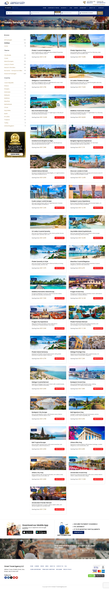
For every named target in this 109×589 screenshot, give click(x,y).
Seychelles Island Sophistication (87, 222)
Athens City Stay (48, 463)
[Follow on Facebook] (5, 577)
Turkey (6, 123)
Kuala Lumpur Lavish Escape (48, 192)
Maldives (7, 98)
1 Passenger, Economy (87, 13)
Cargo (76, 7)
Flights (8, 7)
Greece (6, 86)
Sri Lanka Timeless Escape (87, 71)
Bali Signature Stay (87, 403)
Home (44, 7)
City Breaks (7, 55)
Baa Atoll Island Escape (48, 101)
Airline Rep (83, 7)
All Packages (8, 40)
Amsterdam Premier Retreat (48, 493)
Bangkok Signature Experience (87, 131)
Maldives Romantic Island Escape (48, 282)
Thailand (7, 120)
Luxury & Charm (9, 64)
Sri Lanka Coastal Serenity (48, 222)
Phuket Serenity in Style (48, 252)
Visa (71, 7)
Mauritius (7, 101)
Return (57, 12)
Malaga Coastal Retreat (48, 373)
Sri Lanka (7, 116)
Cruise (6, 58)
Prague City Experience (48, 312)
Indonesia (7, 92)
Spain (6, 113)
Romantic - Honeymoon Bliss (13, 70)
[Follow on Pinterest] (14, 577)
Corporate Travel (53, 7)
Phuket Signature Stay (87, 41)
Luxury (6, 46)
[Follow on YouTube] (16, 577)
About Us (92, 7)
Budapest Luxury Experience (87, 192)
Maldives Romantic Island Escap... (43, 292)
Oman (6, 107)
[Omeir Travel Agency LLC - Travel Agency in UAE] (14, 3)
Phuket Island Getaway (48, 342)
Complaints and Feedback (99, 4)
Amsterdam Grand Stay (87, 463)
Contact (101, 7)
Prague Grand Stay (87, 282)
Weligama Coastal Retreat (48, 71)
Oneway (57, 13)
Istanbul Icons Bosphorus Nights (48, 131)
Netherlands (8, 104)
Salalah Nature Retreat (48, 161)
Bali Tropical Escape (48, 433)
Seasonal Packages (10, 74)
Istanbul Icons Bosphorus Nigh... (43, 141)
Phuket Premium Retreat (87, 312)
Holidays (63, 7)
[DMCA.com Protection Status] (93, 575)
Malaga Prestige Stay (87, 342)
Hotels (16, 7)
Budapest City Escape (48, 403)
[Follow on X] (11, 577)
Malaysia (7, 95)
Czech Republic (9, 83)
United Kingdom (9, 126)
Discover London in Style (87, 161)
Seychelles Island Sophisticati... (81, 231)
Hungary (6, 89)
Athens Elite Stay (87, 433)
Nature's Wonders (9, 67)
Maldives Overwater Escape (87, 101)
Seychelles (7, 110)
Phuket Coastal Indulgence (48, 41)
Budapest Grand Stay (87, 373)
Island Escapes (8, 61)
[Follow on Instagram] (8, 577)
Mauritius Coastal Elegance (87, 252)
